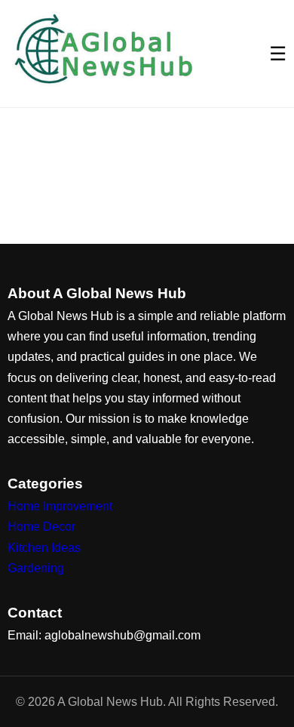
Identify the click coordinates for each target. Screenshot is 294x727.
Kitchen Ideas (44, 547)
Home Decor (41, 526)
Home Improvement (60, 506)
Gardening (36, 568)
